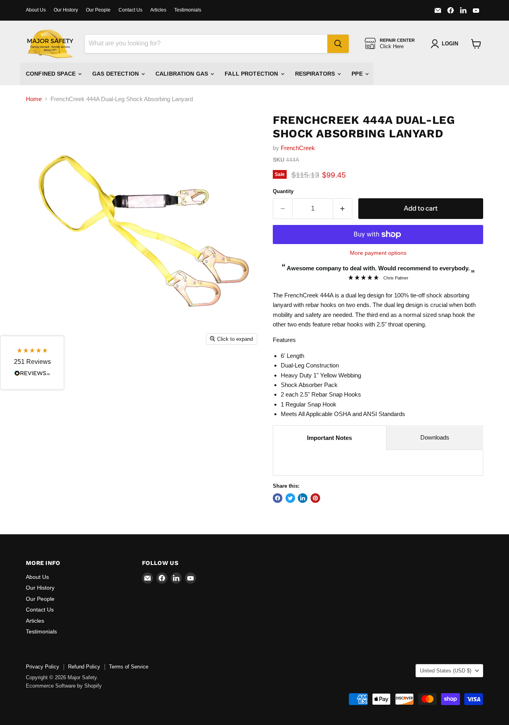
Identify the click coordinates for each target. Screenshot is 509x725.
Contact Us (130, 10)
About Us (36, 10)
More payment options (378, 253)
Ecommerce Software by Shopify (64, 686)
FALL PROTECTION (252, 73)
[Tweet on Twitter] (290, 498)
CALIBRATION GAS (182, 73)
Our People (98, 10)
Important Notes (329, 437)
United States (445, 671)
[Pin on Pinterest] (315, 498)
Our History (66, 10)
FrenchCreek (298, 148)
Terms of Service (128, 667)
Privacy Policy (42, 667)
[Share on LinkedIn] (302, 498)
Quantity (283, 191)
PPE (358, 73)
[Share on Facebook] (277, 498)
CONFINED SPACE (51, 73)
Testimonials (187, 10)
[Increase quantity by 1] (343, 208)
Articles (158, 10)
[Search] (338, 44)
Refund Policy (84, 667)
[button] (32, 362)
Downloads (434, 437)
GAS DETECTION (116, 73)
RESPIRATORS (316, 73)
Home (34, 99)
